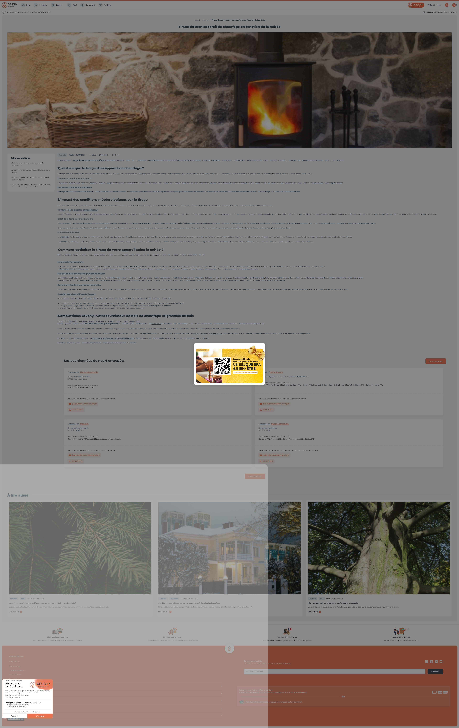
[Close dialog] (262, 346)
